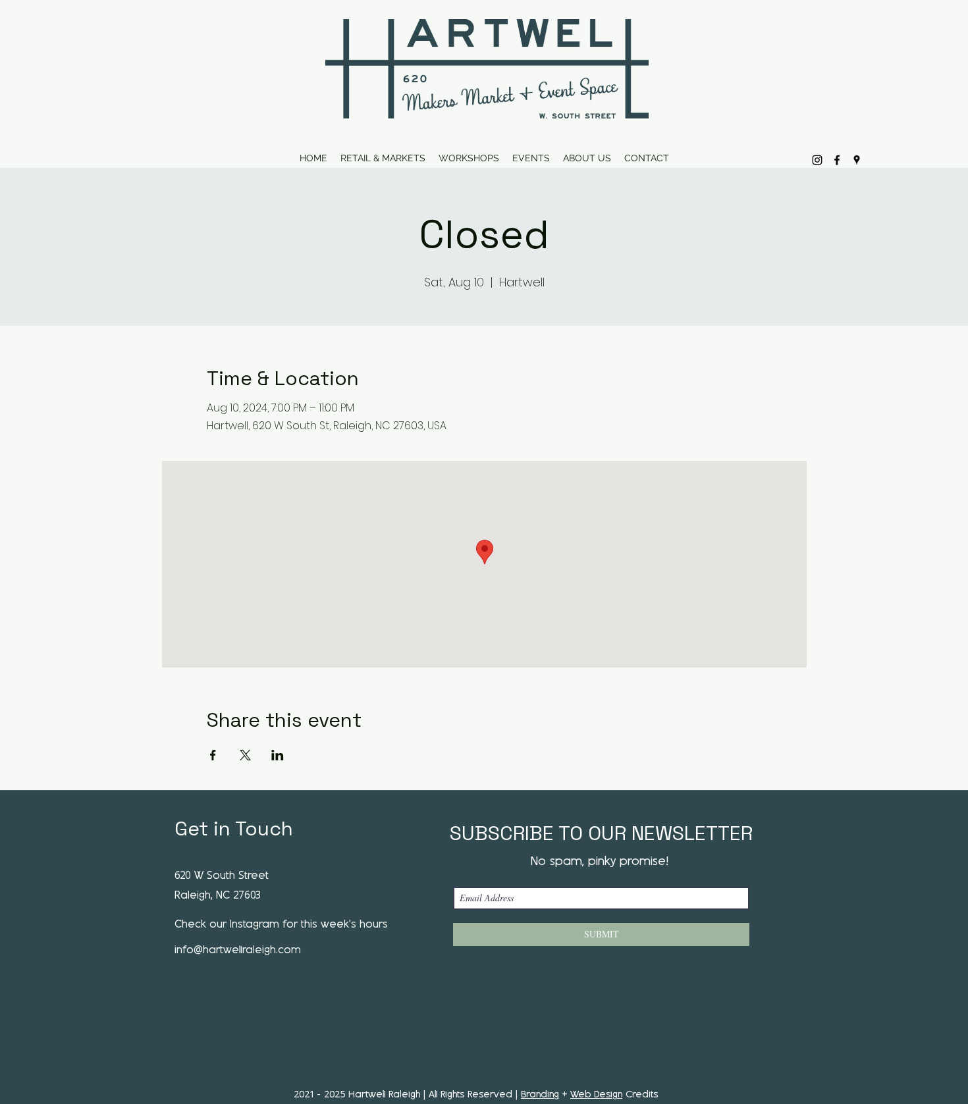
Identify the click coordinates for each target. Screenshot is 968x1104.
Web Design (596, 1094)
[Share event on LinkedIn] (277, 755)
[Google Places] (856, 160)
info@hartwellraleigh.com (238, 950)
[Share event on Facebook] (213, 755)
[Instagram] (817, 160)
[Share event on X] (245, 755)
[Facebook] (837, 160)
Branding (540, 1094)
